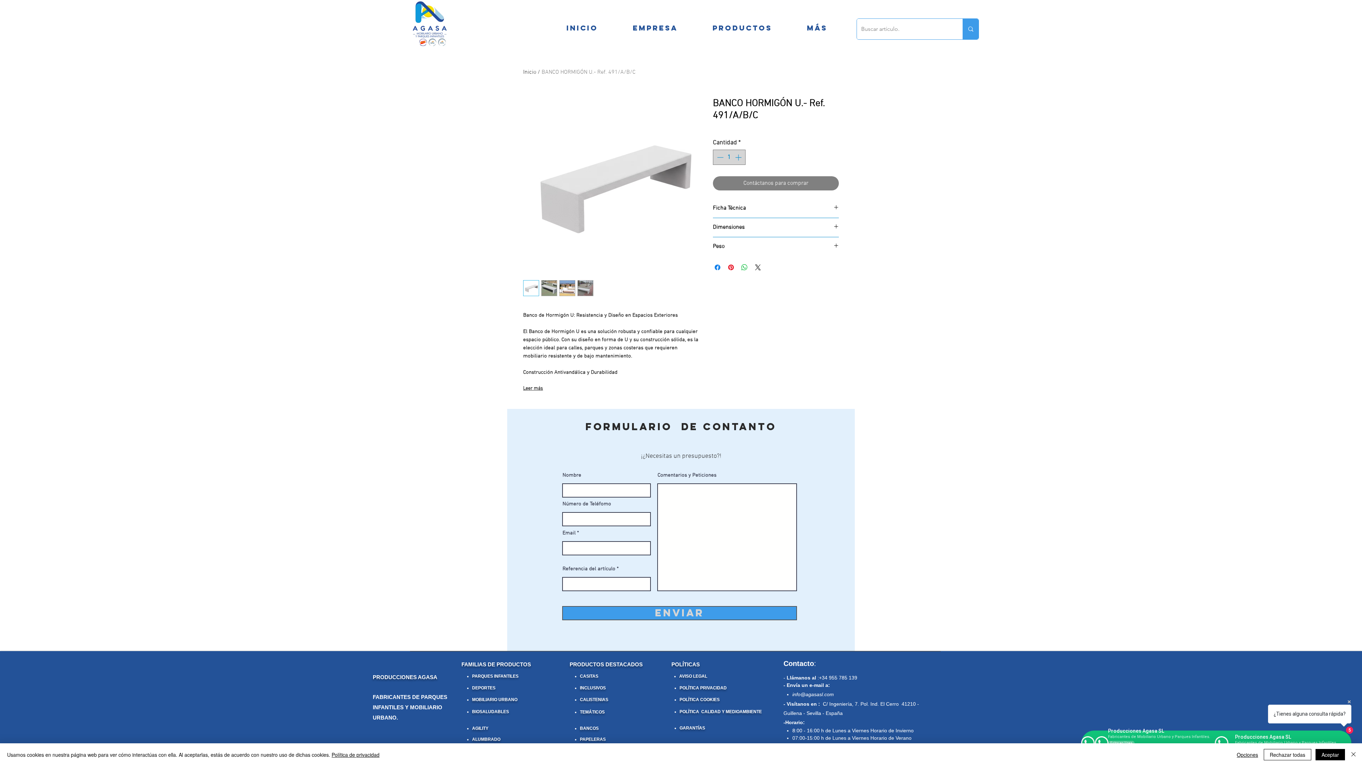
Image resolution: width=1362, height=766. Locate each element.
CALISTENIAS (594, 699)
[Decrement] (719, 157)
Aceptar (1330, 754)
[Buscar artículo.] (971, 29)
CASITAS (589, 676)
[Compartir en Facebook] (717, 267)
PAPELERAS (593, 739)
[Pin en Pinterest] (731, 267)
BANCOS (589, 728)
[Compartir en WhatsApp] (744, 267)
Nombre (572, 475)
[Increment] (738, 157)
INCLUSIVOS (593, 687)
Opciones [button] (1247, 754)
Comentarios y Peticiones (687, 475)
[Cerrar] (1353, 754)
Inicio (529, 72)
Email (569, 533)
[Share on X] (758, 267)
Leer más (533, 388)
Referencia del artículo (589, 569)
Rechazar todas (1287, 754)
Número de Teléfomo (587, 504)
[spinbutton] (729, 157)
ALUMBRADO (486, 739)
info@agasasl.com (813, 694)
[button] (817, 28)
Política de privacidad (356, 754)
